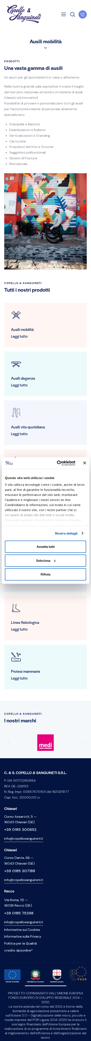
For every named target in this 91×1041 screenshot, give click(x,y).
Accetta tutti (46, 546)
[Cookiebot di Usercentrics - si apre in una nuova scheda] (57, 463)
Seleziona (43, 560)
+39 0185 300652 (20, 829)
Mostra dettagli (66, 533)
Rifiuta (45, 574)
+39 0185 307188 (19, 870)
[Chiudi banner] (84, 463)
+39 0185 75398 (18, 913)
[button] (63, 14)
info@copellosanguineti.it (23, 838)
